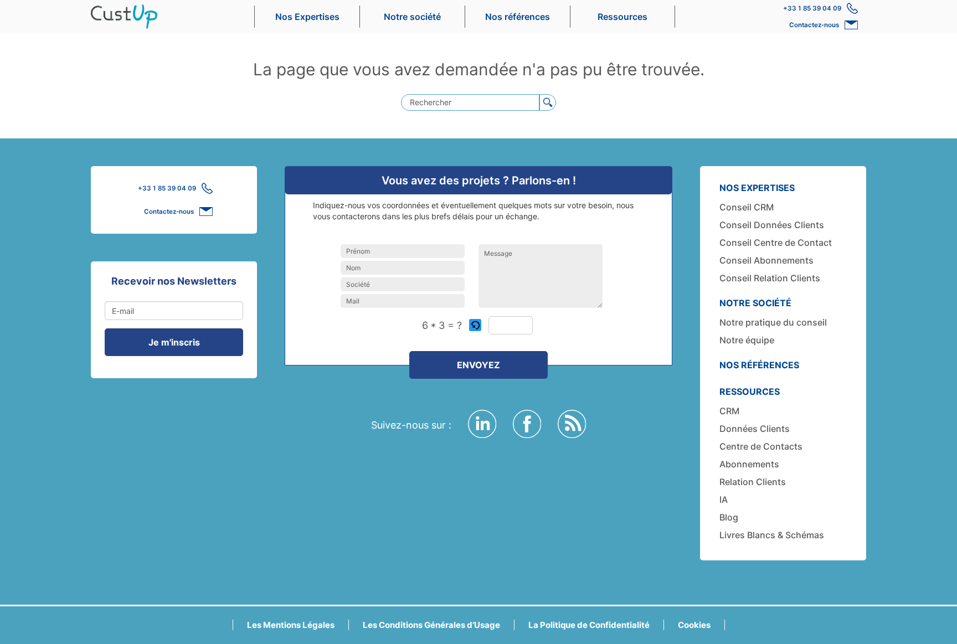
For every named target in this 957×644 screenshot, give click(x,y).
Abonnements (749, 464)
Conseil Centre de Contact (775, 242)
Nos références (517, 16)
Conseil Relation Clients (769, 278)
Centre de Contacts (760, 446)
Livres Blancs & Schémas (771, 534)
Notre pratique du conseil (773, 322)
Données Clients (754, 428)
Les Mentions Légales (291, 625)
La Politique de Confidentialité (589, 625)
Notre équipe (746, 340)
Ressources (622, 16)
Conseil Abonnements (766, 260)
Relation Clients (752, 481)
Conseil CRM (746, 207)
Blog (728, 517)
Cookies (694, 625)
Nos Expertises (307, 16)
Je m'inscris (174, 342)
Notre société (412, 16)
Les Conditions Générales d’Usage (431, 625)
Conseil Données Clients (771, 224)
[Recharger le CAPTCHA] (475, 325)
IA (723, 499)
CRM (729, 410)
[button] (476, 325)
